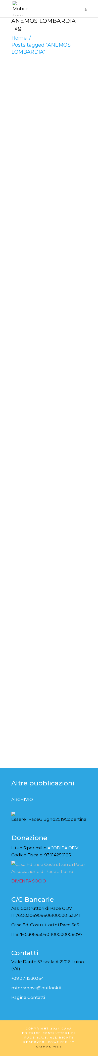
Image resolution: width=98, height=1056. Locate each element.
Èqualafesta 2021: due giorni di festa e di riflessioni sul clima (45, 118)
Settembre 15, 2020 (35, 428)
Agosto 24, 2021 (32, 282)
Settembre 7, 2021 (34, 91)
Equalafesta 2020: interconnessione (46, 449)
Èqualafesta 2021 (48, 289)
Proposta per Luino (39, 621)
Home (19, 38)
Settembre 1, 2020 (34, 609)
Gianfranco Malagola (40, 85)
